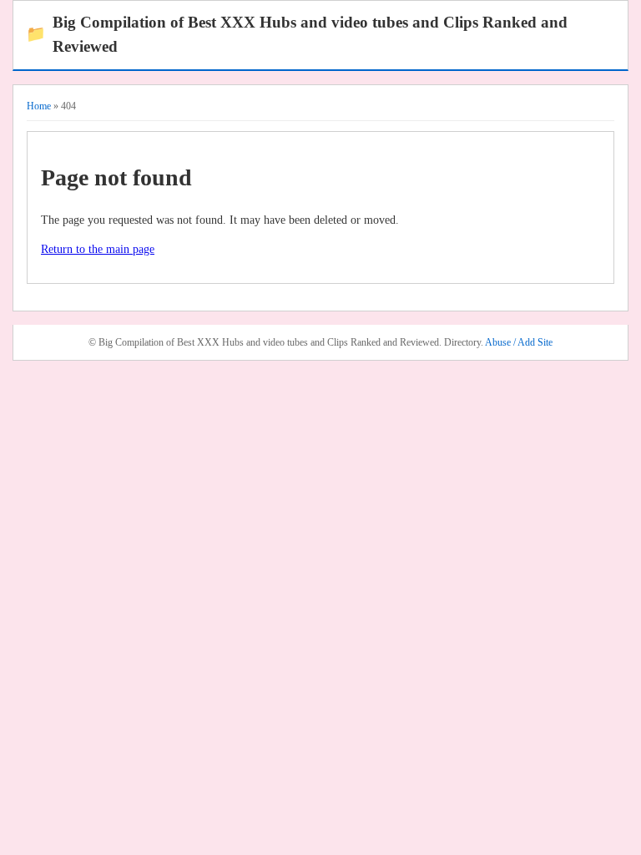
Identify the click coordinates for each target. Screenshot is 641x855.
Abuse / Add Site (519, 342)
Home (39, 106)
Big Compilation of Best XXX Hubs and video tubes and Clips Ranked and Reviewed (297, 34)
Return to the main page (97, 249)
